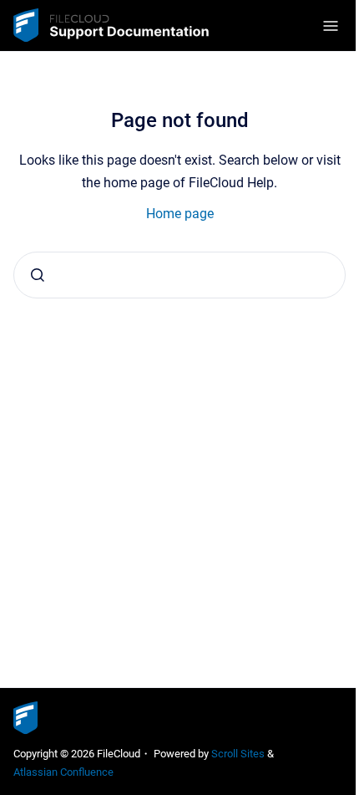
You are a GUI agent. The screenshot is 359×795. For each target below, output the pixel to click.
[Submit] (37, 275)
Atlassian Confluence (63, 772)
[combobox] (179, 275)
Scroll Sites (238, 753)
